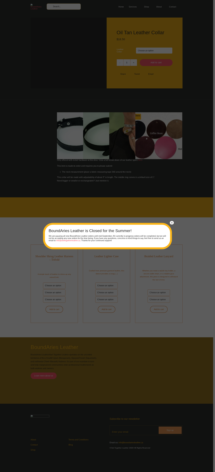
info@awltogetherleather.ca (68, 240)
